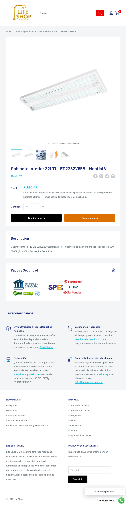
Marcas (72, 420)
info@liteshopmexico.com (28, 374)
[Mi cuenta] (111, 13)
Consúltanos (46, 347)
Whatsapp (104, 374)
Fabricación (74, 425)
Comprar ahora (90, 217)
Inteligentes (75, 415)
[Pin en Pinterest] (101, 176)
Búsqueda (11, 405)
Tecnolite (16, 176)
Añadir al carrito (36, 217)
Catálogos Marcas (15, 415)
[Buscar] (100, 13)
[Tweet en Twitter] (107, 176)
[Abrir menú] (7, 13)
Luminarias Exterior (79, 410)
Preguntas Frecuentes (80, 435)
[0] (117, 13)
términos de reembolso (87, 339)
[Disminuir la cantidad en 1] (27, 206)
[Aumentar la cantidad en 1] (43, 206)
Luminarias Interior (78, 405)
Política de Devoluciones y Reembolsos (27, 425)
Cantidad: (16, 206)
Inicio (9, 31)
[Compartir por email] (113, 176)
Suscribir (78, 479)
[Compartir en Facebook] (95, 176)
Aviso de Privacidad (16, 420)
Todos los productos (24, 31)
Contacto (73, 430)
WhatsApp (11, 410)
